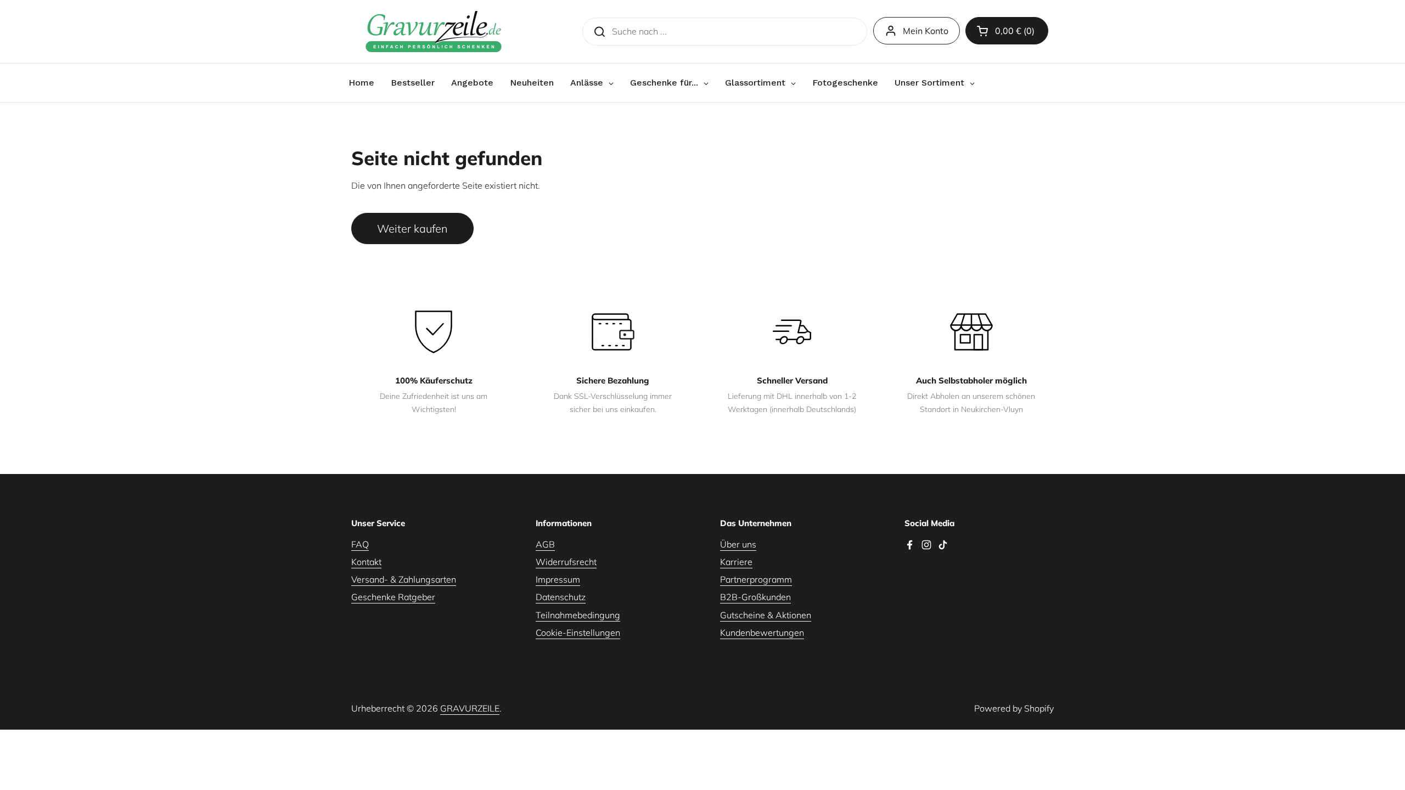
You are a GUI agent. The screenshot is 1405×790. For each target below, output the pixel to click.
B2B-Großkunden (755, 596)
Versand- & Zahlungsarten (403, 579)
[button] (1006, 30)
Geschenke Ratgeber (393, 596)
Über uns (738, 544)
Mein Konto (925, 30)
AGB (545, 544)
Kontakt (366, 561)
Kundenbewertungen (762, 632)
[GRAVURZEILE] (433, 31)
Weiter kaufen (412, 228)
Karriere (736, 561)
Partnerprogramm (756, 579)
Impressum (558, 579)
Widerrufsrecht (566, 561)
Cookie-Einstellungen (578, 632)
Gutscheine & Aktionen (765, 615)
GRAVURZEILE (469, 708)
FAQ (360, 544)
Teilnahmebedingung (578, 615)
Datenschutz (561, 596)
